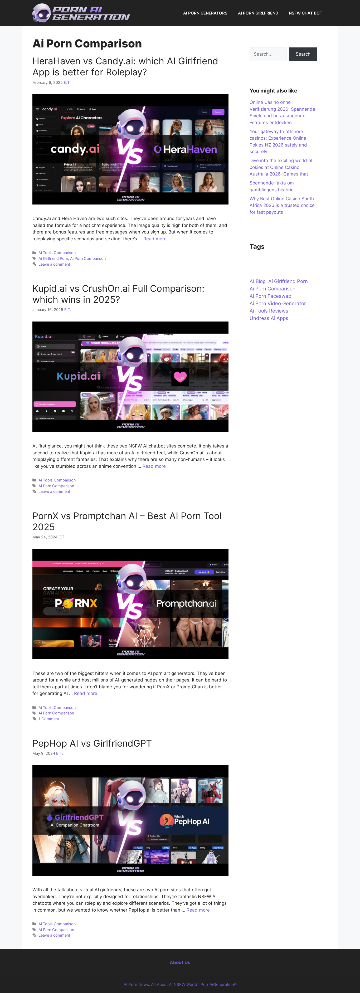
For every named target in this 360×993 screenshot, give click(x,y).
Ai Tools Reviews (269, 311)
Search (303, 54)
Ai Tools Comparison (57, 252)
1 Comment (48, 719)
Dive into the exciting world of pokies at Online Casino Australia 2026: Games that (281, 167)
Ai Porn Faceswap (270, 296)
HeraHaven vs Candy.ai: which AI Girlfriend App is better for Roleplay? (125, 66)
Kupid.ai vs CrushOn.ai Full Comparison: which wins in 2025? (118, 294)
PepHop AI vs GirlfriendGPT (92, 743)
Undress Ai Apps (269, 318)
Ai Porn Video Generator (278, 303)
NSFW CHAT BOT (305, 13)
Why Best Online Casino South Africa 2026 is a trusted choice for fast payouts (282, 205)
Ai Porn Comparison (88, 258)
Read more (155, 238)
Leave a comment (54, 264)
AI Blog (258, 281)
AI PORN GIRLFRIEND (258, 13)
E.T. (67, 82)
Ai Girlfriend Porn (53, 258)
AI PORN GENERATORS (205, 13)
